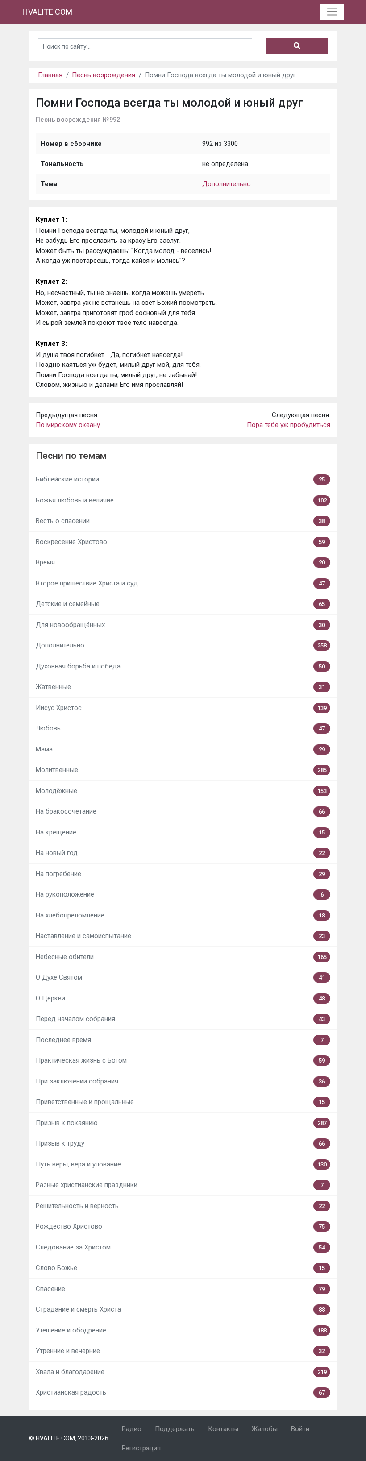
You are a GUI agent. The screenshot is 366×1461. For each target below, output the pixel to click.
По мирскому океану (68, 425)
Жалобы (265, 1429)
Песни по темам (71, 455)
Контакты (223, 1429)
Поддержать (175, 1429)
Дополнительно (226, 184)
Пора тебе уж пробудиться (288, 425)
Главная (50, 75)
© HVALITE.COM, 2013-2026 (68, 1438)
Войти (300, 1429)
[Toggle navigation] (332, 12)
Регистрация (141, 1448)
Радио (131, 1429)
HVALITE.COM (47, 12)
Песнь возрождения (103, 75)
